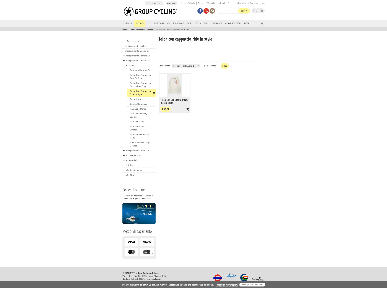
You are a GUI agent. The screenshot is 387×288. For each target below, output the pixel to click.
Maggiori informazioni (227, 284)
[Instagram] (212, 11)
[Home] (152, 12)
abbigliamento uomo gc (137, 150)
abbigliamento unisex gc (147, 29)
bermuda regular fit (140, 70)
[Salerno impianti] (230, 281)
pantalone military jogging (138, 115)
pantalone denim (138, 109)
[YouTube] (206, 11)
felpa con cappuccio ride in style (140, 92)
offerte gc (130, 175)
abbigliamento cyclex (135, 46)
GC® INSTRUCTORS (233, 23)
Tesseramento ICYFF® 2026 (158, 23)
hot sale (129, 165)
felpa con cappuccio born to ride (140, 76)
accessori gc (131, 160)
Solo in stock (211, 66)
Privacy (201, 3)
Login (148, 3)
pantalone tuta (137, 121)
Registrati (157, 3)
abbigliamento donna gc (137, 51)
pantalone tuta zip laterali (139, 128)
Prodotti (140, 23)
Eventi (189, 23)
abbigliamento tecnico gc (137, 55)
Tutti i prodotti (133, 41)
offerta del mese (133, 170)
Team (206, 23)
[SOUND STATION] (217, 281)
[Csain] (243, 281)
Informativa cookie (256, 3)
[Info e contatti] (262, 23)
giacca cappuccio (138, 104)
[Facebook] (200, 11)
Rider (246, 23)
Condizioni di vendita (237, 3)
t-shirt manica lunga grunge (140, 144)
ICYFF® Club (216, 23)
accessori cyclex (133, 155)
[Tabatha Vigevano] (256, 281)
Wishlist (191, 3)
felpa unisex (136, 99)
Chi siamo (128, 23)
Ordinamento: (165, 66)
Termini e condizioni (216, 3)
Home (183, 3)
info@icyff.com (154, 279)
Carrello (172, 3)
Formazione (178, 23)
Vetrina (198, 23)
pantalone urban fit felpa (139, 136)
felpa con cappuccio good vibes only (140, 84)
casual (161, 29)
